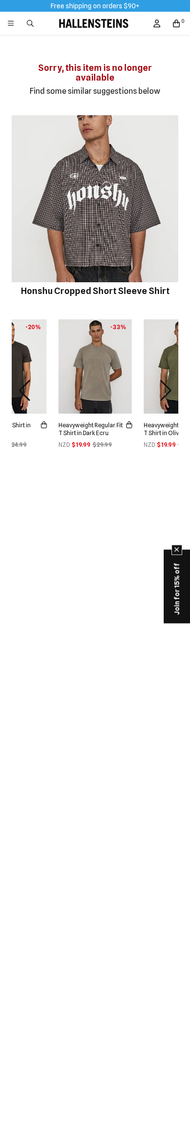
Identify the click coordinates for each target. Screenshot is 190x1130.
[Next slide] (165, 390)
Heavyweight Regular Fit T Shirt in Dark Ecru (90, 429)
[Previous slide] (24, 390)
